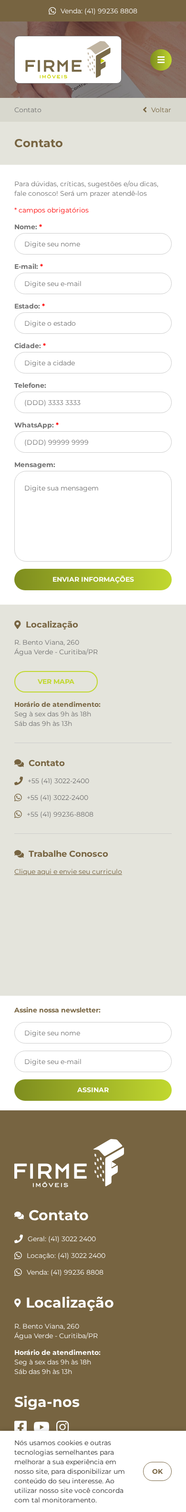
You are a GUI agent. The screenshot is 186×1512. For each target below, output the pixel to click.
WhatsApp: (36, 425)
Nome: (28, 227)
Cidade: (30, 345)
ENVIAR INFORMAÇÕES (93, 579)
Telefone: (30, 385)
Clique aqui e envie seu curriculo (68, 871)
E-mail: (28, 266)
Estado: (29, 306)
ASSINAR (93, 1090)
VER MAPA (56, 681)
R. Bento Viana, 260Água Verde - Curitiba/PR (56, 1331)
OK (157, 1471)
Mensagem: (34, 464)
